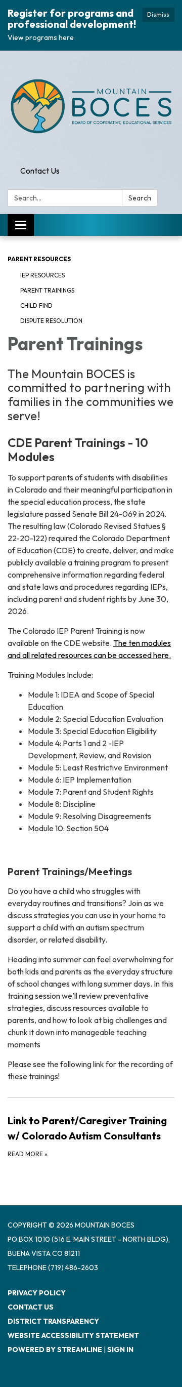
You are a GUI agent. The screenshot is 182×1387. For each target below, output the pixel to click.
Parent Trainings (47, 290)
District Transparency (53, 1321)
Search (139, 197)
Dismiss (158, 14)
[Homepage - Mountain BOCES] (91, 106)
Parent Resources (39, 259)
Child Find (36, 305)
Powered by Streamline (55, 1349)
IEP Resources (42, 275)
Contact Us (40, 171)
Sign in (120, 1349)
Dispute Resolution (51, 320)
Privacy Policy (37, 1292)
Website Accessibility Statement (73, 1335)
